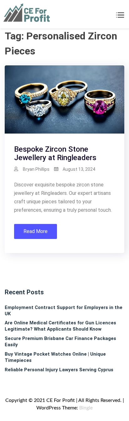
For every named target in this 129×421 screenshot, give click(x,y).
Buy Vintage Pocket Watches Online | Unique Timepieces (55, 357)
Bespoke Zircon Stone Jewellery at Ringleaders (55, 153)
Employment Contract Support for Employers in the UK (63, 311)
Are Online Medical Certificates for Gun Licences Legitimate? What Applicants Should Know (60, 326)
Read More (35, 231)
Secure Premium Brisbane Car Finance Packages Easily (60, 341)
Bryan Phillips (36, 169)
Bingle (86, 407)
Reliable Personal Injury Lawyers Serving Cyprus (59, 370)
